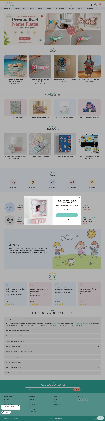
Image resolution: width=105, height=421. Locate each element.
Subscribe (67, 215)
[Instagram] (66, 219)
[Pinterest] (68, 219)
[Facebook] (64, 219)
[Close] (79, 197)
